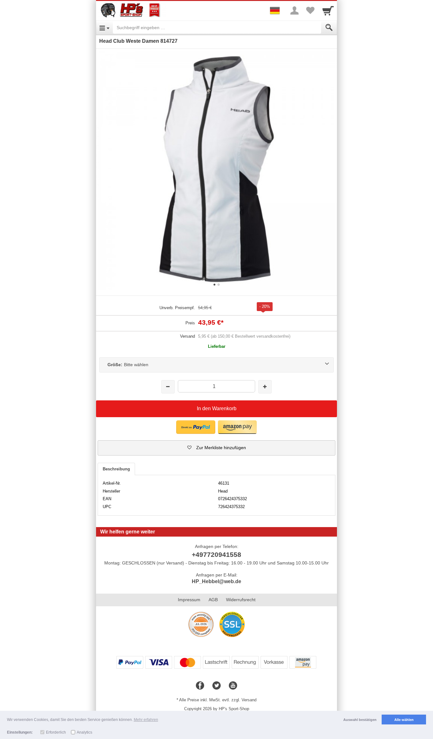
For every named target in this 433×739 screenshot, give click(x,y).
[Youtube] (233, 686)
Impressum (189, 599)
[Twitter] (216, 686)
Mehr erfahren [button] (146, 719)
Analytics (84, 732)
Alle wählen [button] (404, 720)
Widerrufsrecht (240, 599)
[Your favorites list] (310, 10)
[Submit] (329, 27)
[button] (216, 448)
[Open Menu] (104, 27)
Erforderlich (56, 732)
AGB (213, 599)
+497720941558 (216, 554)
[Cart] (328, 10)
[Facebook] (200, 686)
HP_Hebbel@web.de (216, 581)
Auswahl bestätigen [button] (360, 720)
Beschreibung (116, 469)
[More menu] (294, 10)
